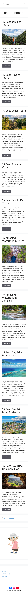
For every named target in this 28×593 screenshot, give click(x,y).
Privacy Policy (6, 573)
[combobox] (14, 4)
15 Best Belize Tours (14, 110)
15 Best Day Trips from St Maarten (12, 411)
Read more (7, 66)
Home (4, 569)
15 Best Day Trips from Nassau (12, 354)
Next (11, 518)
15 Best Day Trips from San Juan (12, 467)
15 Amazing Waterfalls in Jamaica (9, 297)
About (4, 571)
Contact (4, 576)
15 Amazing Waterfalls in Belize (13, 239)
